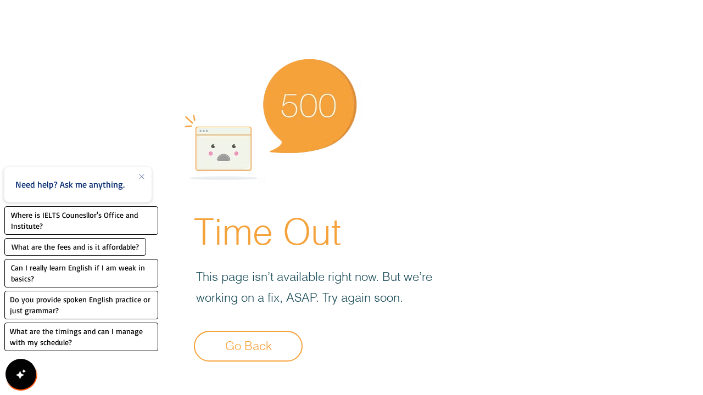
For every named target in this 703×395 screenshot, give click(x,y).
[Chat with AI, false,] (20, 374)
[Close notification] (141, 177)
